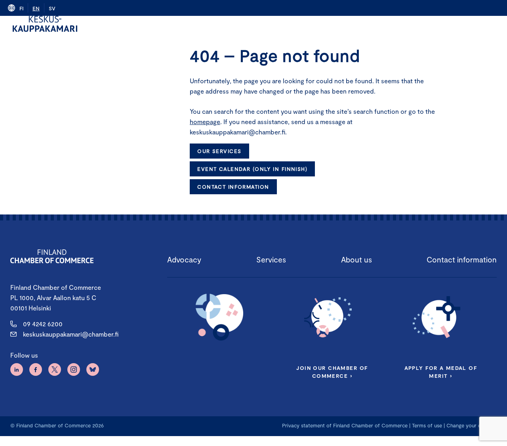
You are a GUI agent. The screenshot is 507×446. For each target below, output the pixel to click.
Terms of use (427, 425)
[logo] (45, 24)
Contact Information (233, 187)
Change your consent (471, 425)
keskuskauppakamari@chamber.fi (70, 334)
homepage (205, 121)
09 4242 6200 (43, 323)
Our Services (219, 151)
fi (21, 8)
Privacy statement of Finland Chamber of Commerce (345, 425)
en (36, 8)
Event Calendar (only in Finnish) (252, 169)
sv (52, 8)
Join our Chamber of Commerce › (332, 372)
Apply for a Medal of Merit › (440, 372)
